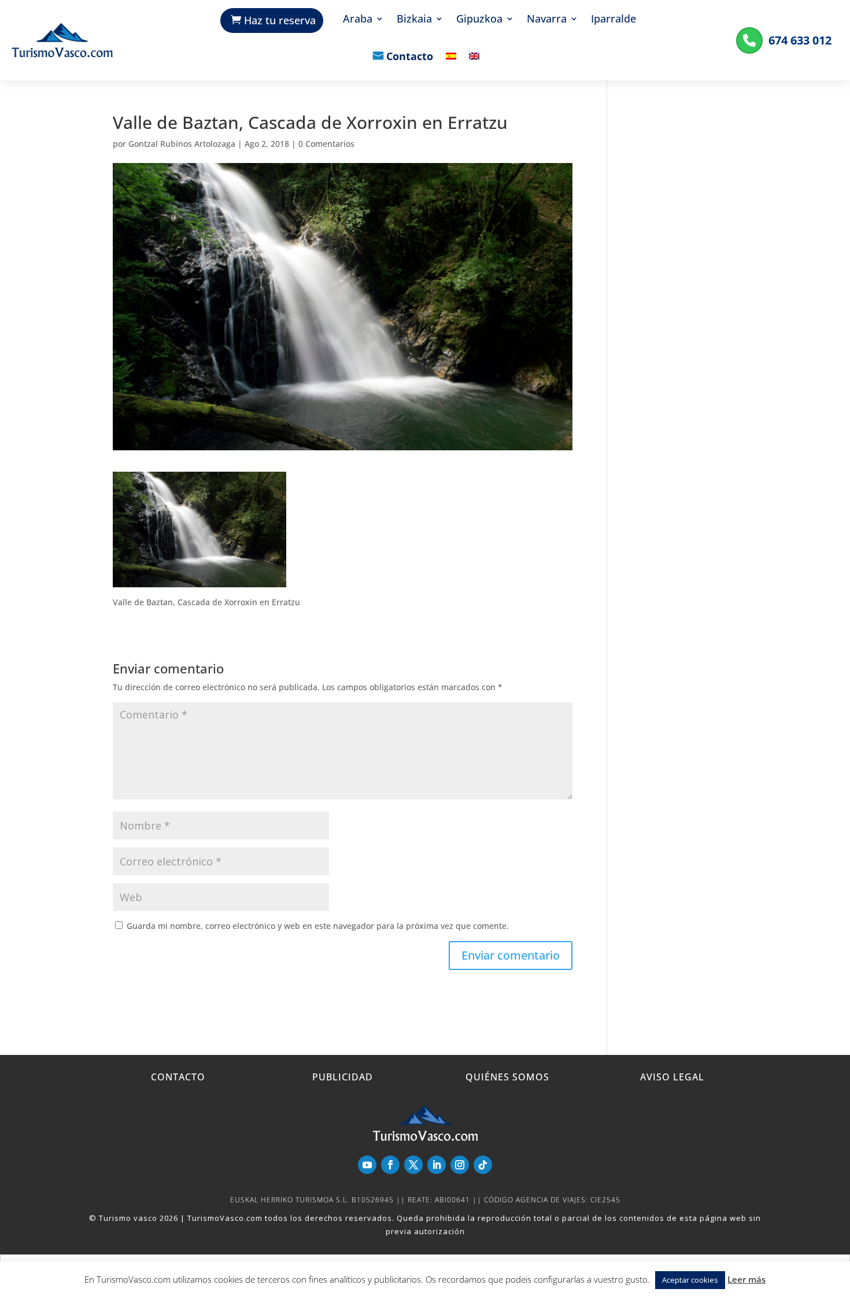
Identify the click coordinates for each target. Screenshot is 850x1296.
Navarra (547, 19)
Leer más (746, 1279)
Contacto (409, 57)
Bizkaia (414, 19)
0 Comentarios (326, 143)
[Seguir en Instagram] (459, 1165)
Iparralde (613, 19)
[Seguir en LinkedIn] (436, 1165)
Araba (357, 19)
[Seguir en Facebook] (390, 1165)
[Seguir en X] (413, 1165)
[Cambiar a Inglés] (474, 64)
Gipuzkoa (479, 19)
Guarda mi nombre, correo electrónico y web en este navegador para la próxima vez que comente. (318, 925)
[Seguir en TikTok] (483, 1165)
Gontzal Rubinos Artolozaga (181, 143)
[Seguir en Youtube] (367, 1165)
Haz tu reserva (280, 20)
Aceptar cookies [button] (690, 1280)
